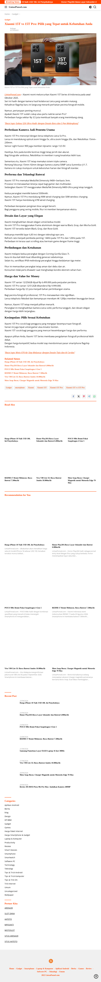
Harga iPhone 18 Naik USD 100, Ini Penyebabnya (24, 362)
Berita (7, 809)
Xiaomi (31, 388)
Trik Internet (10, 883)
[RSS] (51, 961)
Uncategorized (11, 891)
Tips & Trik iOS (11, 880)
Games (8, 827)
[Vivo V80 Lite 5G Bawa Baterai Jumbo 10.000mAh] (50, 461)
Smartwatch (10, 857)
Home (11, 969)
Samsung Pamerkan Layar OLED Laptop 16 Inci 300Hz (42, 751)
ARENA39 (9, 908)
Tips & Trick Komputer (14, 876)
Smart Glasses (11, 850)
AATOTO (8, 919)
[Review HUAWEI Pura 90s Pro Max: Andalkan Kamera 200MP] (11, 789)
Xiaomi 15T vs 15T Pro (75, 388)
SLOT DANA (10, 913)
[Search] (94, 7)
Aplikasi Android (12, 805)
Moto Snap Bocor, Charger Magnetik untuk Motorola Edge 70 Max (31, 380)
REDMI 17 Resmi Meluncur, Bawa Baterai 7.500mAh (26, 373)
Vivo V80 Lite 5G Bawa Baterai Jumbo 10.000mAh (25, 377)
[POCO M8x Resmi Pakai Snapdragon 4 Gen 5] (82, 422)
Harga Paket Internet (14, 831)
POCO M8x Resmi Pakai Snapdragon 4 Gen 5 (23, 369)
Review (8, 846)
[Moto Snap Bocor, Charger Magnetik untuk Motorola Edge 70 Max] (82, 461)
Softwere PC (10, 861)
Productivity (10, 842)
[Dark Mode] (90, 7)
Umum (8, 887)
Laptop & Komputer (13, 838)
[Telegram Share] (89, 396)
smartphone (20, 388)
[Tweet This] (79, 396)
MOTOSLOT (10, 930)
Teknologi (9, 868)
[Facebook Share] (73, 396)
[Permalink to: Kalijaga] (7, 29)
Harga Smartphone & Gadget (17, 835)
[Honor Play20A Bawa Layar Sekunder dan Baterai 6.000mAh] (50, 422)
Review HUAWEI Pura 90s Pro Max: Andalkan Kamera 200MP (45, 787)
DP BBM (8, 820)
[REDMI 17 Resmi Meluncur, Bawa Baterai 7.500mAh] (19, 461)
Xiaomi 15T (42, 388)
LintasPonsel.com (18, 7)
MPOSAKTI (9, 924)
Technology (10, 865)
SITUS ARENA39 (11, 936)
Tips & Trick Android (13, 872)
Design (8, 816)
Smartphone (10, 854)
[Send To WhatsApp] (94, 396)
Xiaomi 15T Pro (56, 388)
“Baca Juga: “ (42, 123)
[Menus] (6, 7)
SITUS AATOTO (11, 941)
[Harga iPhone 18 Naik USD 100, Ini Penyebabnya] (19, 422)
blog (6, 812)
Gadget (7, 19)
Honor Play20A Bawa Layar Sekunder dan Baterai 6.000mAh (29, 366)
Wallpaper (9, 895)
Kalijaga (13, 28)
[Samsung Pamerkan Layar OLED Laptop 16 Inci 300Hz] (11, 753)
